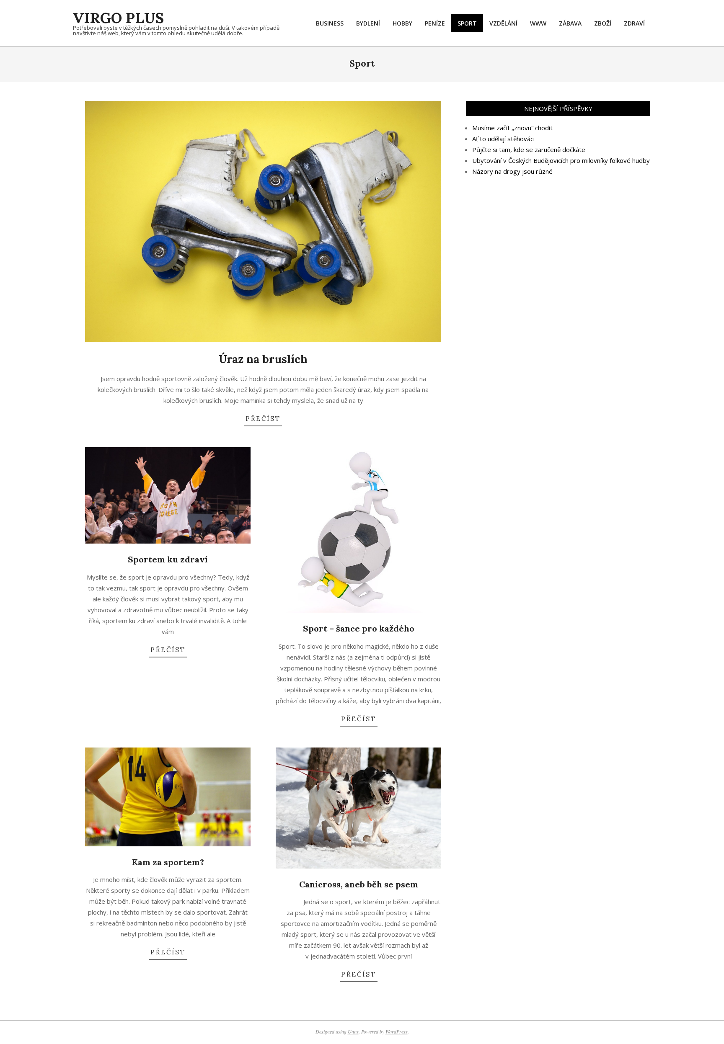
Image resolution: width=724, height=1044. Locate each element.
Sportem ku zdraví (168, 559)
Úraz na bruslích (263, 359)
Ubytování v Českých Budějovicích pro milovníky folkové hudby (561, 160)
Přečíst (263, 419)
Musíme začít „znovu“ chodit (512, 128)
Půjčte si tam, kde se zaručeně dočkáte (528, 149)
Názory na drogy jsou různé (512, 171)
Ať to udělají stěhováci (503, 138)
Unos (353, 1031)
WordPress (396, 1031)
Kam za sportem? (168, 862)
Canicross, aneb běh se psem (358, 884)
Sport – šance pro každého (358, 628)
